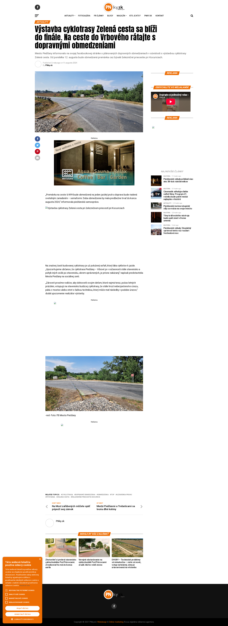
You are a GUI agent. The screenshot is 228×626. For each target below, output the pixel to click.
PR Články (99, 16)
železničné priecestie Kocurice (86, 497)
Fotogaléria (84, 16)
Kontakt (160, 16)
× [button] (40, 559)
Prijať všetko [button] (22, 608)
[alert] (22, 590)
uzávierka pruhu (124, 495)
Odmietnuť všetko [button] (22, 614)
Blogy (110, 16)
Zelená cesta (63, 497)
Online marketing (116, 622)
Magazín (121, 16)
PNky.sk (148, 16)
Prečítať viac (25, 585)
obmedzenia (103, 495)
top (112, 495)
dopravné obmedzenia (85, 495)
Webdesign (102, 622)
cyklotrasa (67, 495)
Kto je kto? (135, 16)
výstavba (50, 497)
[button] (22, 619)
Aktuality (69, 16)
